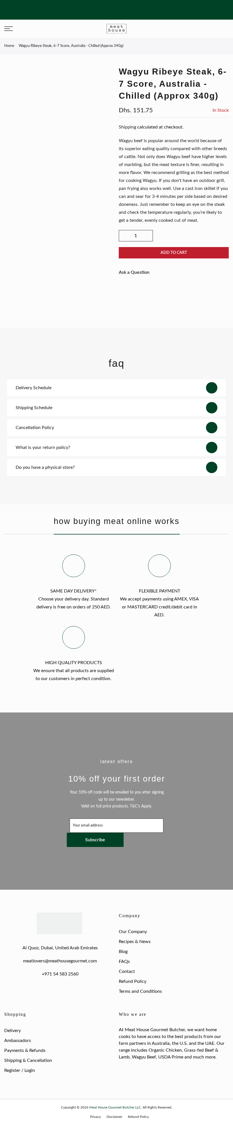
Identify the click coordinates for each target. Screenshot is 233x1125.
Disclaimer (114, 1116)
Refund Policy (132, 981)
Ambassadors (17, 1040)
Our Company (133, 931)
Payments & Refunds (24, 1050)
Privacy (95, 1116)
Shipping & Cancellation (28, 1060)
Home (9, 46)
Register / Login (19, 1070)
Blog (123, 951)
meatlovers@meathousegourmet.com (60, 961)
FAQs (124, 961)
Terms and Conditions (140, 991)
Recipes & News (135, 941)
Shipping (127, 127)
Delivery (12, 1030)
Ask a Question (134, 272)
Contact (127, 971)
